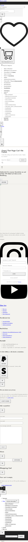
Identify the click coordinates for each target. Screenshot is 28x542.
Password (7, 265)
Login (14, 274)
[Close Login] (2, 464)
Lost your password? (14, 277)
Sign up (19, 281)
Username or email (9, 260)
